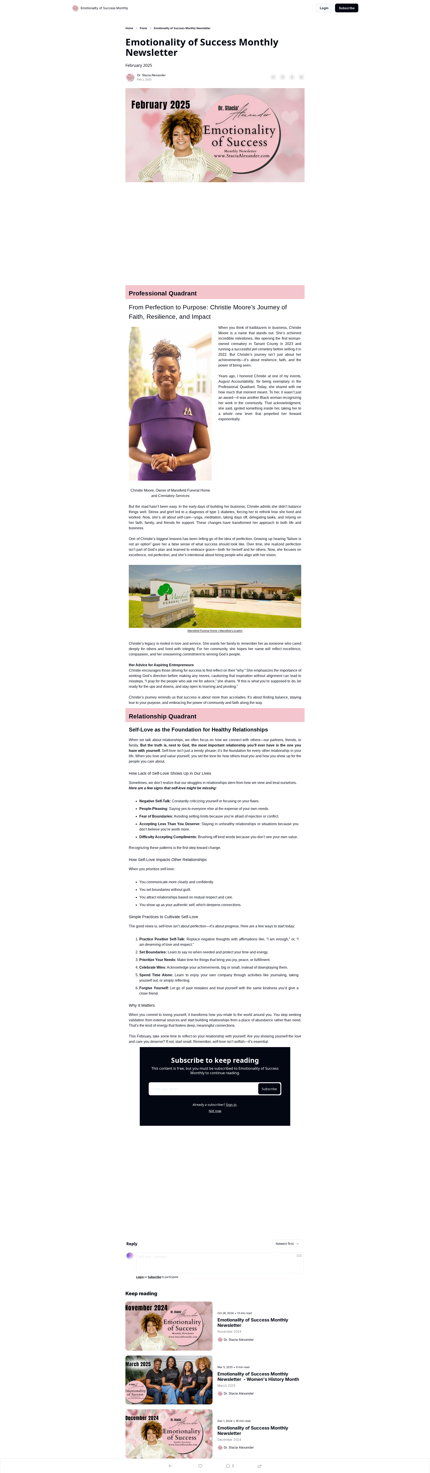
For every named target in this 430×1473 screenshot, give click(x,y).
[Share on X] (283, 77)
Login (140, 1277)
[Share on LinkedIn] (301, 77)
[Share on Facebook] (273, 77)
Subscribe (269, 1089)
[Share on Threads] (292, 77)
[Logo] (75, 8)
